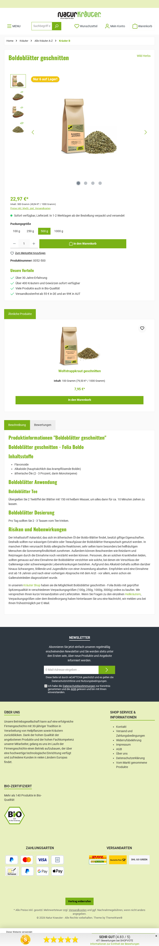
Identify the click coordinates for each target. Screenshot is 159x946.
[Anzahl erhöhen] (34, 243)
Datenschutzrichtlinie (63, 681)
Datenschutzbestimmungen (79, 686)
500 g (44, 231)
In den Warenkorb (79, 400)
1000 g (58, 231)
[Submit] (107, 670)
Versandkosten (78, 910)
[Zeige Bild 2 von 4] (85, 183)
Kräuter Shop (31, 585)
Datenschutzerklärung (130, 758)
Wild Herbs (144, 56)
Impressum (123, 744)
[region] (79, 132)
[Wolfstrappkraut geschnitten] (79, 345)
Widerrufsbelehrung (128, 740)
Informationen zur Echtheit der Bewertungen (114, 943)
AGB (73, 689)
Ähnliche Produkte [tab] (20, 314)
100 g (16, 231)
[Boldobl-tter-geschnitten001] (89, 126)
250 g (30, 231)
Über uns (122, 753)
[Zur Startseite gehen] (79, 15)
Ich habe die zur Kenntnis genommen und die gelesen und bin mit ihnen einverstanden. (79, 689)
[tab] (17, 425)
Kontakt (121, 727)
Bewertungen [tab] (42, 425)
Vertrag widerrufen (79, 901)
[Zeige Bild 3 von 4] (93, 183)
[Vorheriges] (33, 132)
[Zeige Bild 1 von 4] (78, 183)
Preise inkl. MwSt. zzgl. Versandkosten (30, 208)
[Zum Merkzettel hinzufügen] (142, 328)
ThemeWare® (114, 917)
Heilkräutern (133, 594)
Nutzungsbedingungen (94, 681)
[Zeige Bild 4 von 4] (100, 183)
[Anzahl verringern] (14, 243)
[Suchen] (56, 26)
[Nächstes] (145, 132)
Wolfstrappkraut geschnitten (79, 371)
